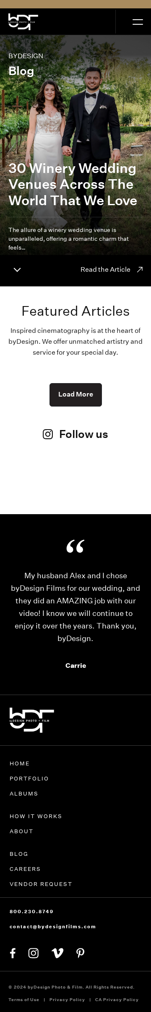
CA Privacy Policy (117, 999)
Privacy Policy (67, 999)
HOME (20, 763)
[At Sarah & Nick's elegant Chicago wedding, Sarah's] (75, 484)
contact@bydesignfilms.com (53, 926)
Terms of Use (23, 999)
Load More (75, 394)
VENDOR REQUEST (41, 884)
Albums (24, 793)
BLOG (19, 853)
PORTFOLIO (29, 778)
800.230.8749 (32, 911)
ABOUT (22, 831)
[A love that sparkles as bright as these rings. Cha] (27, 491)
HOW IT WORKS (36, 816)
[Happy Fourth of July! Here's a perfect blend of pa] (124, 491)
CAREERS (25, 869)
